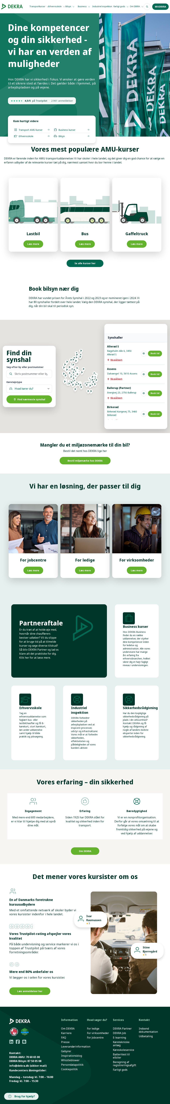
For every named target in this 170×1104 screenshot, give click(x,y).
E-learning (119, 1037)
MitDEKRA (160, 6)
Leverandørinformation (75, 1046)
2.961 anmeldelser (62, 100)
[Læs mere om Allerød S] (144, 353)
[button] (91, 392)
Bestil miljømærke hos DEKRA (85, 460)
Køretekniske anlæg (121, 1044)
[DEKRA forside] (12, 7)
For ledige (93, 1028)
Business (82, 6)
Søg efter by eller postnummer (24, 367)
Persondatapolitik (72, 1064)
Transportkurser (37, 6)
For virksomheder (98, 1033)
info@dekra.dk (19, 1066)
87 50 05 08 (34, 1061)
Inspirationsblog (71, 1055)
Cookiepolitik (69, 1069)
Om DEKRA (135, 6)
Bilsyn (68, 6)
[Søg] (147, 6)
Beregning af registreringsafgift (124, 1064)
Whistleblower (70, 1060)
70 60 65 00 (33, 1057)
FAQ (63, 1037)
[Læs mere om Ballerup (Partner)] (144, 393)
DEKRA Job (119, 1033)
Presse (65, 1042)
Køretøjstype (14, 382)
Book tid (155, 353)
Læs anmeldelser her (29, 991)
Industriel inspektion (102, 6)
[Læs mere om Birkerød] (144, 414)
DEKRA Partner (122, 1028)
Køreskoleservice (123, 1050)
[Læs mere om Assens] (144, 374)
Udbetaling (146, 1036)
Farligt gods (120, 6)
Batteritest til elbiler (121, 1056)
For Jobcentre (95, 1037)
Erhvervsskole (55, 6)
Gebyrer (66, 1051)
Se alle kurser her (85, 263)
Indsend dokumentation (148, 1030)
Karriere (66, 1033)
